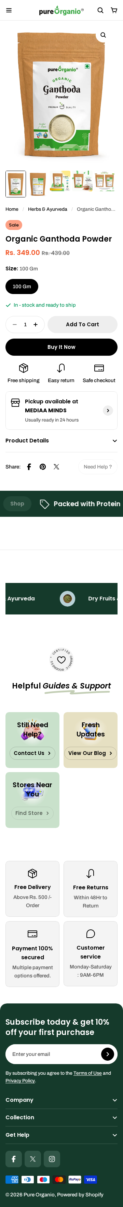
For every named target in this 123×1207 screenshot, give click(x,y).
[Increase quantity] (37, 324)
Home (11, 209)
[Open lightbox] (103, 34)
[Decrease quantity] (12, 324)
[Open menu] (9, 10)
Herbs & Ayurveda (47, 209)
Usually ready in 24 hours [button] (52, 420)
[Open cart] (114, 10)
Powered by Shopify (80, 1194)
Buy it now (61, 347)
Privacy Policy (20, 1080)
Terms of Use (87, 1073)
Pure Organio (39, 1194)
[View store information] (108, 410)
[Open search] (100, 10)
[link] (98, 466)
